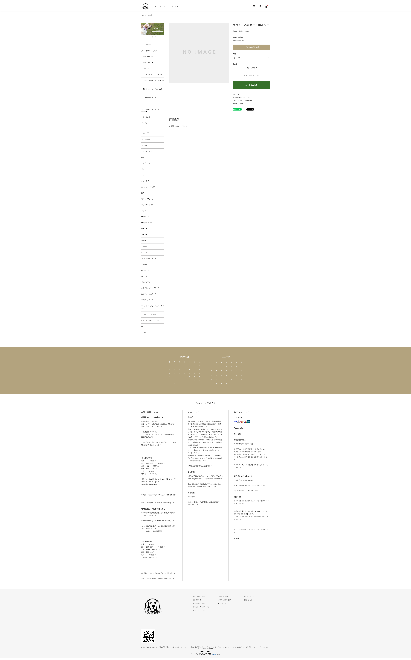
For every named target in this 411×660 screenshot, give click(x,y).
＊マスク (144, 103)
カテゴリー (158, 6)
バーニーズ (145, 270)
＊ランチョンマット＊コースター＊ (152, 90)
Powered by (194, 654)
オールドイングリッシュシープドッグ (152, 307)
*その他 (149, 15)
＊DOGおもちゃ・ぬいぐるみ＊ (151, 74)
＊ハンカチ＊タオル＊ (148, 97)
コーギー (144, 234)
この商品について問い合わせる (243, 100)
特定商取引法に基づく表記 (242, 97)
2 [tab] (152, 36)
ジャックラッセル (147, 205)
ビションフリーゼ (147, 199)
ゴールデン (145, 145)
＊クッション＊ (146, 68)
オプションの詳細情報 (251, 47)
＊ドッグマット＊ (147, 63)
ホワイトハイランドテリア (150, 288)
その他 (143, 332)
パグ (142, 157)
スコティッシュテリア (148, 294)
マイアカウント (249, 596)
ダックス (144, 169)
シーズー (144, 228)
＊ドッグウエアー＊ (148, 57)
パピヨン (144, 211)
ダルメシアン (145, 282)
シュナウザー (145, 181)
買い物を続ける (238, 104)
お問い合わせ (248, 600)
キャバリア (145, 240)
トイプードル (145, 163)
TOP (142, 15)
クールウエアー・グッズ (149, 51)
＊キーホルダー (146, 117)
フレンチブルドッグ (148, 151)
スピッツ (144, 276)
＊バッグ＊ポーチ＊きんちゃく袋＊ (152, 82)
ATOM (224, 603)
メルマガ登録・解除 (224, 600)
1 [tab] (149, 36)
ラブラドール (145, 139)
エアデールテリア (147, 300)
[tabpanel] (152, 29)
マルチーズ (145, 246)
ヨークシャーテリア (148, 187)
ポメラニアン (145, 217)
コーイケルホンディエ (148, 258)
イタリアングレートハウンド (151, 320)
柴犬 (142, 193)
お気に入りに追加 (250, 75)
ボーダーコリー (146, 222)
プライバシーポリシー (200, 610)
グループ (172, 6)
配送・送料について (199, 596)
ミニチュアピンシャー (148, 314)
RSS (219, 603)
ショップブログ (223, 596)
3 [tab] (155, 36)
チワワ (143, 175)
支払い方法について (199, 603)
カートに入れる (251, 85)
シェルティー (145, 264)
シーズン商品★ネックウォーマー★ (150, 110)
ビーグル (144, 252)
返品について (237, 94)
